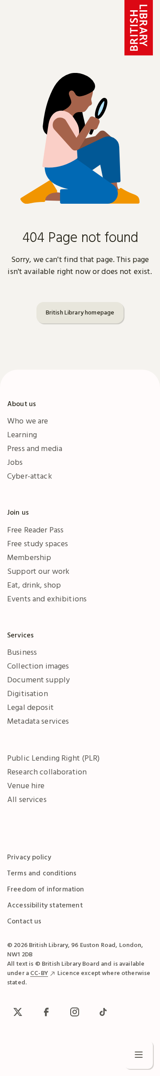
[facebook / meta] (46, 1012)
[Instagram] (74, 1012)
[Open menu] (138, 1054)
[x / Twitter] (17, 1012)
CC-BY (39, 973)
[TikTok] (103, 1012)
